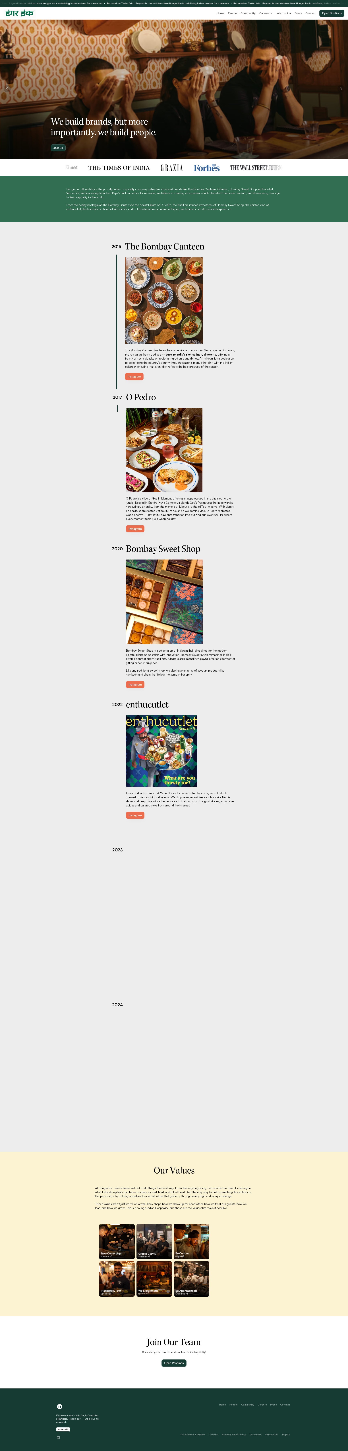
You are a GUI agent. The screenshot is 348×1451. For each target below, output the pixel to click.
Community (247, 1404)
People (233, 1404)
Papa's (286, 1434)
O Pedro (213, 1434)
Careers (262, 1404)
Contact (285, 1404)
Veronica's (255, 1434)
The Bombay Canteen (192, 1434)
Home (222, 1404)
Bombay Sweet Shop (234, 1434)
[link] (174, 1363)
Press (273, 1404)
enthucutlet (272, 1434)
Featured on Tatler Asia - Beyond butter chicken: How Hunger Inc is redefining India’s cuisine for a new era (150, 3)
